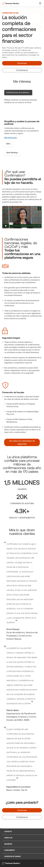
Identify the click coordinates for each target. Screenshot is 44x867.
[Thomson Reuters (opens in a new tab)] (11, 863)
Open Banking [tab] (11, 153)
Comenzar (22, 63)
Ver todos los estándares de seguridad (22, 442)
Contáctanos (22, 70)
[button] (40, 3)
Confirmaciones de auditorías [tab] (17, 92)
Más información (10, 138)
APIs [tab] (8, 144)
